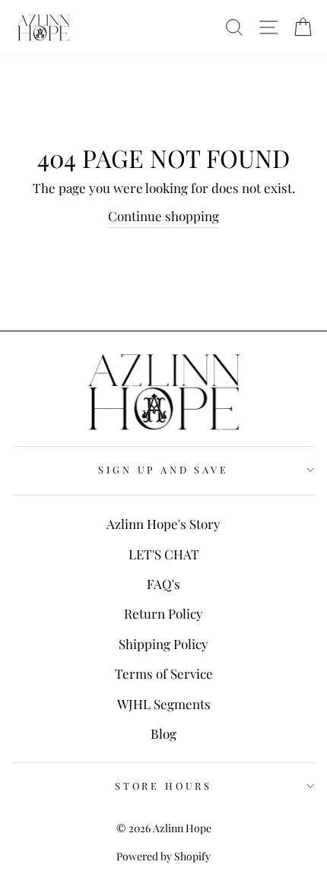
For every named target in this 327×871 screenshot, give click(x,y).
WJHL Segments (164, 703)
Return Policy (163, 613)
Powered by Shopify (163, 856)
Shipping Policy (163, 643)
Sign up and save (163, 469)
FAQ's (163, 583)
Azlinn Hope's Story (163, 523)
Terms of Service (164, 673)
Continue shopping (163, 215)
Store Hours (163, 785)
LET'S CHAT (164, 554)
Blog (163, 733)
